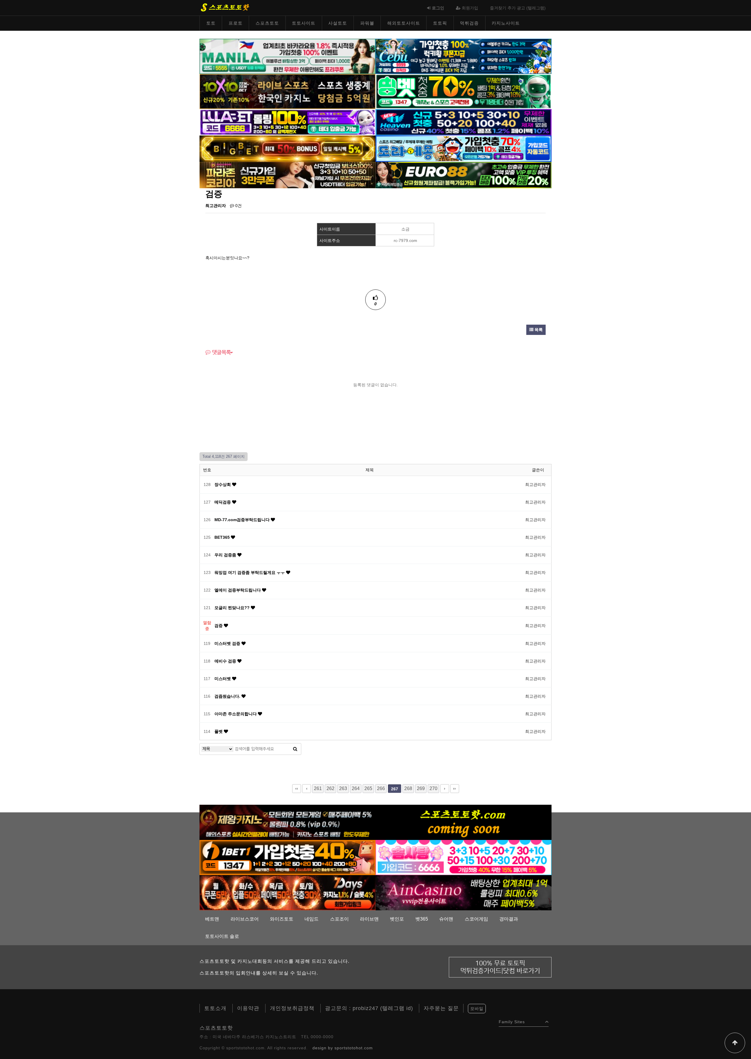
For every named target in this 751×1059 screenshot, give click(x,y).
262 (330, 788)
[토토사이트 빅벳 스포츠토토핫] (287, 148)
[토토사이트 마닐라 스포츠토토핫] (287, 56)
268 (408, 788)
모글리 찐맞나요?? (232, 607)
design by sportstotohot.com (342, 1048)
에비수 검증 (225, 661)
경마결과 (508, 918)
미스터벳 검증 (227, 643)
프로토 (236, 23)
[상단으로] (735, 1043)
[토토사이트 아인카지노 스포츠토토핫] (464, 892)
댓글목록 (221, 352)
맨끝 (454, 788)
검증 (219, 625)
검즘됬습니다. (227, 696)
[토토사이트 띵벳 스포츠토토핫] (464, 91)
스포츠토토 (267, 23)
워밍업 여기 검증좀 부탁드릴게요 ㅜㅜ (250, 572)
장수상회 (223, 484)
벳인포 (397, 918)
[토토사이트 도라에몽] (464, 148)
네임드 (312, 918)
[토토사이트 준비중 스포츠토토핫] (464, 822)
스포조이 (339, 918)
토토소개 (215, 1008)
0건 (238, 205)
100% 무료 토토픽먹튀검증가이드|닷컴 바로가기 (500, 967)
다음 (444, 788)
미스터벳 (223, 678)
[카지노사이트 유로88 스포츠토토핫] (464, 174)
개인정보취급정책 (292, 1008)
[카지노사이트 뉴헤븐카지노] (464, 122)
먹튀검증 (469, 23)
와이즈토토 (281, 918)
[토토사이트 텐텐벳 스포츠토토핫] (287, 91)
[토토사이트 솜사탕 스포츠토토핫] (464, 857)
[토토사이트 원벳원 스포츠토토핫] (287, 857)
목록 (538, 329)
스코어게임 (476, 918)
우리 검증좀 (225, 555)
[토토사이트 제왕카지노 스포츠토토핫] (287, 822)
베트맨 (212, 918)
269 (421, 788)
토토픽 (440, 23)
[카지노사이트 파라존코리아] (287, 174)
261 (318, 788)
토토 (211, 23)
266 (381, 788)
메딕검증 (223, 502)
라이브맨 (369, 918)
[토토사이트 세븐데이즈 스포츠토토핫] (287, 892)
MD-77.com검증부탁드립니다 (242, 519)
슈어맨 (446, 918)
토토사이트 (303, 23)
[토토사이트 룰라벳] (287, 122)
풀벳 (219, 731)
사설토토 (337, 23)
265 (368, 788)
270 (433, 788)
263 (343, 788)
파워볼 (367, 23)
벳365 (421, 918)
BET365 (222, 537)
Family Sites (512, 1020)
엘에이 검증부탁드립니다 (238, 590)
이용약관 (248, 1008)
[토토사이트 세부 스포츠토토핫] (464, 56)
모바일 (476, 1008)
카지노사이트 (506, 23)
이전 (306, 788)
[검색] (295, 749)
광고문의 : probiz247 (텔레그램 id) (369, 1008)
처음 (296, 788)
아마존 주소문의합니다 (236, 713)
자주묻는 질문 (441, 1008)
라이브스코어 (245, 918)
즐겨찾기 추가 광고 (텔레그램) (518, 8)
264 (356, 788)
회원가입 (469, 8)
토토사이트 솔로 (222, 936)
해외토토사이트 (403, 23)
